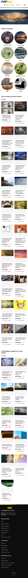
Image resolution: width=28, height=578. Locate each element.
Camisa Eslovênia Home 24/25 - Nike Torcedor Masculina (20, 339)
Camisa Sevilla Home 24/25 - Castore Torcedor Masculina (19, 192)
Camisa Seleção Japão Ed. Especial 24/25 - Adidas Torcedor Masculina (7, 240)
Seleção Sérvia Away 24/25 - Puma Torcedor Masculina (20, 315)
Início (2, 521)
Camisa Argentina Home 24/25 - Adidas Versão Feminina (20, 422)
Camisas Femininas (5, 526)
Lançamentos (4, 547)
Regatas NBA (4, 532)
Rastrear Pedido (4, 560)
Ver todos (3, 99)
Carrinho (18, 4)
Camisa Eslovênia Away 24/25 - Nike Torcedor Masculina (7, 339)
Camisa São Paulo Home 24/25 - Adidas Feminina (7, 495)
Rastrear (12, 4)
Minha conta (6, 4)
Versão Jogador (4, 549)
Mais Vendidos (4, 545)
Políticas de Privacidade (6, 565)
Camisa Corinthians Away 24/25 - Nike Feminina (19, 398)
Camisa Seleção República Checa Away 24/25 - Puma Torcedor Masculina (20, 265)
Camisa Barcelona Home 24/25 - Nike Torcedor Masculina (6, 116)
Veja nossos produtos (6, 537)
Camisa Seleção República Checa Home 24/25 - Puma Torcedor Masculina (20, 290)
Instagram (13, 572)
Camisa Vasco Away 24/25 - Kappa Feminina (7, 445)
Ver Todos (3, 355)
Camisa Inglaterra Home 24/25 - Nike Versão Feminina (6, 398)
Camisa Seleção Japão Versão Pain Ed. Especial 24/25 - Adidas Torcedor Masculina (20, 240)
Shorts (2, 534)
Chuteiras (3, 543)
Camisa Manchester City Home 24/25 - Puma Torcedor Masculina (19, 117)
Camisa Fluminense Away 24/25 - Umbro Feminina (6, 422)
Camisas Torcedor (5, 523)
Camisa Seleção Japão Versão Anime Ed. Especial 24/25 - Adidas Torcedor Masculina (7, 142)
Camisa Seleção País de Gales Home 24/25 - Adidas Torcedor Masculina (20, 167)
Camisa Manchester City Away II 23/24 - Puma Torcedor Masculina (6, 167)
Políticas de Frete (5, 567)
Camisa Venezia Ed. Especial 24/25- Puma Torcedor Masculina (7, 216)
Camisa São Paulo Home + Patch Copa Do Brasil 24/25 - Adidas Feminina (7, 470)
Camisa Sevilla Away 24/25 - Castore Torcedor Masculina (6, 192)
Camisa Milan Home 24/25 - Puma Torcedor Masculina (20, 216)
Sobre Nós (3, 558)
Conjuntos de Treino (5, 552)
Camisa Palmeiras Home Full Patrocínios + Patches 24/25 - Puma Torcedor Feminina (7, 373)
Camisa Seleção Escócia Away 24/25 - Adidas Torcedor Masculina (7, 290)
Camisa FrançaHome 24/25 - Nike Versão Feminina (19, 470)
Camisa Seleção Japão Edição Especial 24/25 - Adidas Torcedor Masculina (7, 265)
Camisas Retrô (4, 528)
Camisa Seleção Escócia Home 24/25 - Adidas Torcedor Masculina (7, 315)
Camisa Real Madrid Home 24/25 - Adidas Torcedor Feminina (20, 446)
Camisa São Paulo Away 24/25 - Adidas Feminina (20, 373)
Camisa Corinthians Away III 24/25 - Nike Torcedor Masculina (20, 142)
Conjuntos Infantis (5, 530)
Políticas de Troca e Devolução (8, 562)
